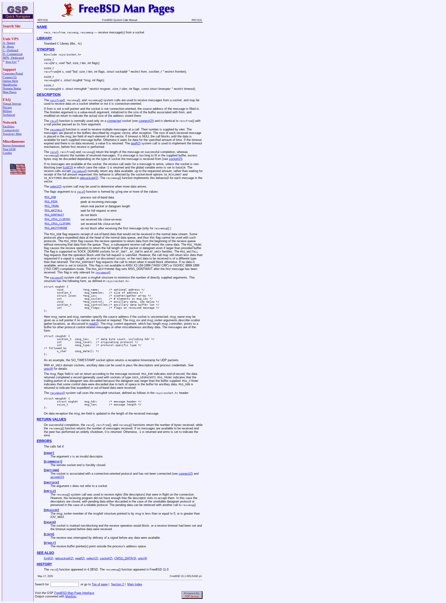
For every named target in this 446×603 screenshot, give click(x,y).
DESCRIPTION (49, 95)
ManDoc (70, 596)
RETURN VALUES (51, 419)
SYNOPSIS (46, 49)
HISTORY (44, 564)
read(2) (93, 323)
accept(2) (56, 477)
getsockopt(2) (89, 178)
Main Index (134, 584)
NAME (42, 27)
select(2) (56, 186)
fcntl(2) (67, 167)
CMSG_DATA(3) (125, 558)
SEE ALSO (45, 553)
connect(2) (146, 121)
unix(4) (48, 368)
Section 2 (117, 584)
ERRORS (44, 441)
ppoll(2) (136, 143)
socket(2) (175, 159)
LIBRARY (44, 38)
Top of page (100, 584)
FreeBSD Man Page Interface (74, 593)
